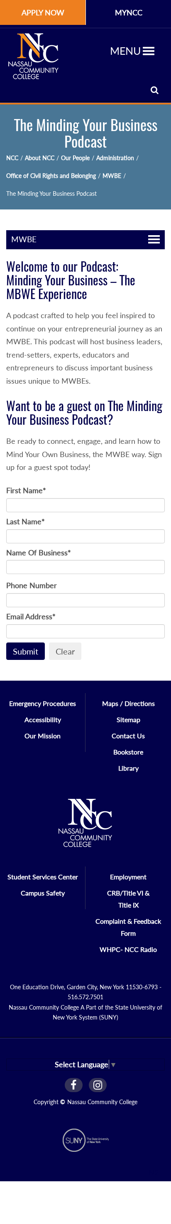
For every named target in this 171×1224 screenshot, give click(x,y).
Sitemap (128, 719)
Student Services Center (42, 877)
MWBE (112, 175)
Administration (115, 157)
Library (128, 768)
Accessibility (42, 719)
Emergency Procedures (42, 703)
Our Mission (42, 736)
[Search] (154, 89)
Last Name (25, 521)
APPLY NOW (43, 12)
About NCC (39, 157)
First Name (26, 490)
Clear (65, 651)
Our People (75, 157)
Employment (128, 877)
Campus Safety (43, 893)
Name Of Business (38, 552)
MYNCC (128, 12)
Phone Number (31, 585)
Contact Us (128, 736)
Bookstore (128, 752)
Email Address (31, 616)
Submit (25, 651)
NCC (12, 157)
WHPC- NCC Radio (128, 949)
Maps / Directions (128, 703)
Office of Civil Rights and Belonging (51, 175)
